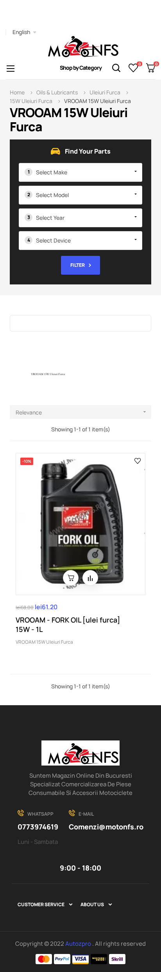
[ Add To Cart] (71, 578)
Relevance (82, 412)
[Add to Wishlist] (137, 460)
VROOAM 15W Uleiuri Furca (44, 642)
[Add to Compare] (90, 578)
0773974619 (38, 826)
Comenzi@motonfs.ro (106, 826)
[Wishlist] (133, 67)
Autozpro (78, 943)
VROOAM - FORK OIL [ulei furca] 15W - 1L (68, 624)
